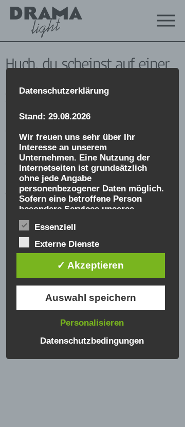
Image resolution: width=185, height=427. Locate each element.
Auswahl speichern (90, 297)
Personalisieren (92, 323)
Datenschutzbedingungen (92, 341)
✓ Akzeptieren (90, 265)
